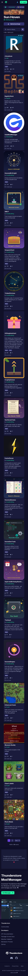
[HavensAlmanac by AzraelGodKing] (14, 488)
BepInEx (8, 98)
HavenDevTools (10, 541)
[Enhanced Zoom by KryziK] (14, 693)
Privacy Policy (15, 966)
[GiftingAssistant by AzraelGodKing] (14, 321)
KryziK (8, 707)
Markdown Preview (7, 942)
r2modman (8, 56)
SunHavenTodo (10, 420)
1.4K (13, 69)
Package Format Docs (7, 936)
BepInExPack (9, 96)
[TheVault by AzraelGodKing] (14, 608)
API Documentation (7, 934)
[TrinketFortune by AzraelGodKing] (14, 281)
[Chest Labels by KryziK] (14, 771)
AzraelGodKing (10, 175)
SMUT (7, 211)
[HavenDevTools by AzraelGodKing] (14, 529)
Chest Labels (9, 783)
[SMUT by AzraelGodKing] (14, 199)
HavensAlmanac (10, 500)
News (22, 966)
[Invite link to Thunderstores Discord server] (11, 958)
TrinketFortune (10, 293)
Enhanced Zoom (10, 705)
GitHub (3, 944)
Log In (24, 2)
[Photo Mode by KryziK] (14, 810)
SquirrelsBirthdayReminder (14, 581)
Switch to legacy (17, 2)
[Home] (6, 2)
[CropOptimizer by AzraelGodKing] (14, 368)
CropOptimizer (10, 380)
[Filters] (22, 29)
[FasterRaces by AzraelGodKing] (14, 446)
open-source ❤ (14, 972)
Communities (5, 927)
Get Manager (6, 893)
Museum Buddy (10, 745)
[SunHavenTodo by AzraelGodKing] (14, 408)
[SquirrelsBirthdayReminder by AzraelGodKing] (14, 570)
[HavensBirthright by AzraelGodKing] (14, 161)
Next (16, 840)
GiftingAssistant (10, 333)
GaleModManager (11, 134)
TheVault (8, 620)
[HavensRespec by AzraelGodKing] (14, 650)
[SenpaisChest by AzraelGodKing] (14, 238)
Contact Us (7, 966)
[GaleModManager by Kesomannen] (14, 123)
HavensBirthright (11, 173)
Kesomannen (9, 136)
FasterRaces (9, 458)
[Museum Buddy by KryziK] (14, 733)
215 (13, 146)
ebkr (7, 58)
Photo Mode (9, 822)
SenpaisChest (9, 250)
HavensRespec (10, 662)
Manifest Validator (6, 939)
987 (13, 107)
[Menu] (2, 2)
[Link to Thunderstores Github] (16, 958)
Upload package (15, 24)
